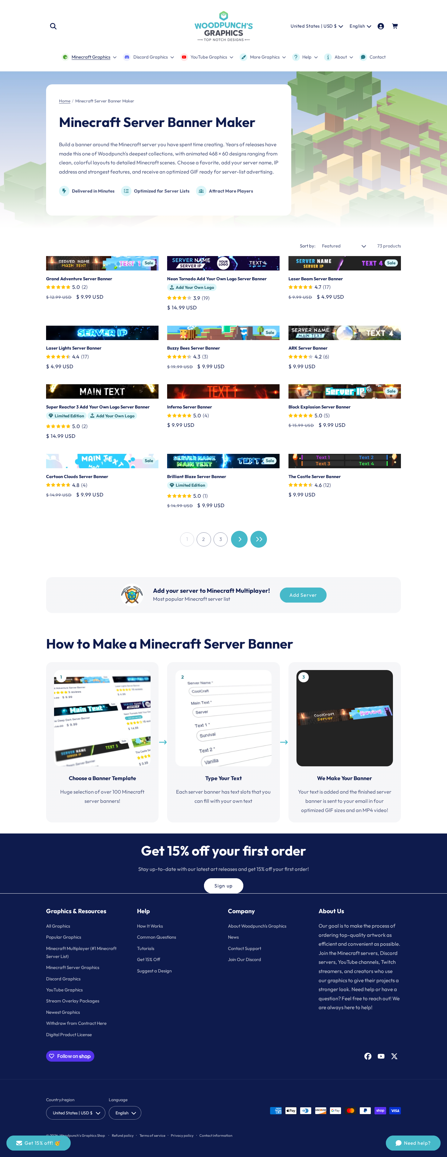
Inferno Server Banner (189, 407)
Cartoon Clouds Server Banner (77, 476)
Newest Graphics (63, 1012)
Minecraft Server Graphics (72, 967)
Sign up (223, 886)
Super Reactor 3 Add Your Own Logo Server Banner (98, 407)
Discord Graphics (63, 979)
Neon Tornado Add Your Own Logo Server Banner (217, 279)
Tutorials (145, 948)
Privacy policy (182, 1135)
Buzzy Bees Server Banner (193, 348)
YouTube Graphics (64, 990)
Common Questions (156, 937)
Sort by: (308, 246)
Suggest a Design (154, 971)
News (233, 937)
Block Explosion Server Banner (319, 407)
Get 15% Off (148, 959)
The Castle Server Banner (314, 476)
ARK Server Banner (307, 348)
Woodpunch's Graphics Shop (82, 1135)
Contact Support (244, 948)
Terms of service (152, 1135)
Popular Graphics (63, 937)
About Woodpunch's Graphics (257, 926)
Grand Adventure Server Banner (79, 279)
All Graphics (58, 926)
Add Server (303, 595)
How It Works (150, 926)
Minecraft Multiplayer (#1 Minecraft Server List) (81, 952)
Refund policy (123, 1135)
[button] (53, 26)
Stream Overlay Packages (72, 1001)
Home (64, 101)
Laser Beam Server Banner (315, 279)
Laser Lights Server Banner (73, 348)
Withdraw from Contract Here (76, 1023)
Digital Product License (69, 1034)
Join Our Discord (244, 959)
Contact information (215, 1135)
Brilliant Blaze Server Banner (196, 476)
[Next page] (239, 539)
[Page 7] (258, 539)
